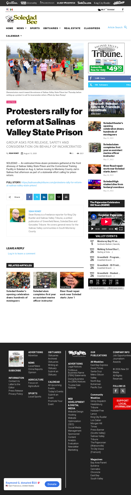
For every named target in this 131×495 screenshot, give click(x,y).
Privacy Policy (16, 394)
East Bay (95, 475)
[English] (8, 9)
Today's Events (55, 391)
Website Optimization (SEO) (74, 421)
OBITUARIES (54, 352)
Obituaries (53, 355)
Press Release (16, 390)
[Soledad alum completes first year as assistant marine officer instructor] (45, 280)
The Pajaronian (98, 442)
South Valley (97, 478)
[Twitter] (37, 197)
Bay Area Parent (99, 462)
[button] (118, 27)
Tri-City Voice (97, 449)
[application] (106, 221)
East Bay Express (99, 365)
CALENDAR (54, 382)
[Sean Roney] (17, 220)
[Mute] (116, 228)
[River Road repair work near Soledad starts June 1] (72, 280)
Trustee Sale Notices (74, 386)
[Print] (66, 197)
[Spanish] (12, 9)
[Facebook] (123, 10)
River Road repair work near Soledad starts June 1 (70, 294)
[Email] (59, 197)
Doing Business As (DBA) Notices (76, 380)
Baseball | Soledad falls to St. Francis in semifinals (105, 107)
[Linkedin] (44, 197)
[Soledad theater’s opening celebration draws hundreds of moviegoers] (18, 280)
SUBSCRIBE (15, 370)
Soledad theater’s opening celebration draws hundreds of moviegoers (113, 129)
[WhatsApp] (51, 197)
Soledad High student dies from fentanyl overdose (113, 184)
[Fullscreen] (121, 228)
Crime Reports (35, 369)
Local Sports (34, 396)
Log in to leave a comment (21, 253)
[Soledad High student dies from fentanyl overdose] (94, 184)
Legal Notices (75, 366)
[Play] (92, 228)
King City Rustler (99, 417)
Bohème (95, 466)
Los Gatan (96, 420)
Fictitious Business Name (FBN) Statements (77, 373)
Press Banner (97, 430)
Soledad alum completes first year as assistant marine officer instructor (112, 150)
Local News (11, 102)
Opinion (32, 372)
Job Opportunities (122, 355)
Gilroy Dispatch (98, 401)
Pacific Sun (96, 387)
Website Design (75, 411)
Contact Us (14, 381)
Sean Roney (14, 153)
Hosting (72, 415)
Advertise (33, 355)
